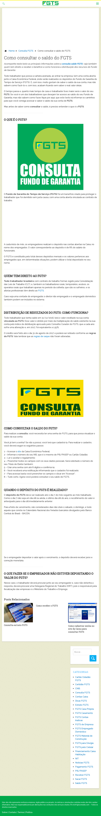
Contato (12, 812)
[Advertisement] (50, 29)
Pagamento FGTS (84, 767)
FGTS (41, 290)
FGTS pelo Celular (84, 747)
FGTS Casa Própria (84, 709)
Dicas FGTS (81, 701)
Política (29, 812)
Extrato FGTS (82, 705)
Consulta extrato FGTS (15, 625)
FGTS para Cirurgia (84, 743)
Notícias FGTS (82, 762)
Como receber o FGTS (47, 605)
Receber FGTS (82, 775)
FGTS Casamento (84, 713)
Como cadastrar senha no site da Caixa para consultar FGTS (81, 628)
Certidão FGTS (82, 684)
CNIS (77, 688)
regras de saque (42, 336)
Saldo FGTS (81, 783)
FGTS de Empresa (84, 724)
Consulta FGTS (25, 51)
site (19, 451)
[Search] (93, 658)
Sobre (4, 812)
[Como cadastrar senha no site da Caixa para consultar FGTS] (82, 613)
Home (12, 51)
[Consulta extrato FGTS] (18, 612)
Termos (21, 812)
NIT (77, 758)
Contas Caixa (81, 696)
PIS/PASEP (81, 771)
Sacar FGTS (81, 779)
